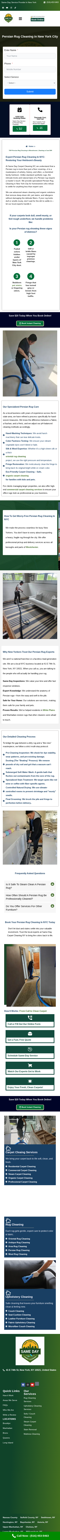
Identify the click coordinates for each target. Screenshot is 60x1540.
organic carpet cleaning (17, 475)
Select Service (11, 77)
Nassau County (10, 1517)
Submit (30, 91)
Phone (7, 63)
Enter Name (10, 50)
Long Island (8, 1443)
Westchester (32, 547)
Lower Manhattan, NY (13, 1531)
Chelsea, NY (31, 1527)
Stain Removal (30, 1429)
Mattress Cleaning (32, 1434)
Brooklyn (6, 1423)
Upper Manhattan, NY (13, 1527)
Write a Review (9, 1415)
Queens (6, 1438)
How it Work (8, 1395)
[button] (30, 886)
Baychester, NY (27, 1522)
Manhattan (7, 1428)
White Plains (49, 710)
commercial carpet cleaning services (24, 489)
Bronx (5, 1433)
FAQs (5, 1405)
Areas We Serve (10, 1400)
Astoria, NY (42, 1522)
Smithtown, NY (48, 1517)
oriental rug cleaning (16, 456)
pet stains (17, 285)
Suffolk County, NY (29, 1517)
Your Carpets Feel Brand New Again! (39, 122)
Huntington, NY (10, 1522)
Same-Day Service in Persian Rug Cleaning (19, 122)
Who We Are (8, 1410)
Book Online (37, 19)
